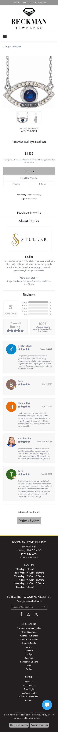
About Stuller (29, 220)
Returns (42, 184)
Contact (29, 700)
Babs (20, 381)
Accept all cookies (39, 725)
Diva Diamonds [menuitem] (29, 632)
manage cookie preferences (27, 718)
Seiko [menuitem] (29, 665)
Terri (20, 470)
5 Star (24, 302)
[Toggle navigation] (5, 36)
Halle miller (24, 403)
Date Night (29, 689)
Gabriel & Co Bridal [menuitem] (29, 635)
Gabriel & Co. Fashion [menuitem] (29, 639)
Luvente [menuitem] (29, 650)
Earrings (27, 281)
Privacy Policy (40, 715)
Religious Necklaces (13, 47)
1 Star (24, 314)
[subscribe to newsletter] (43, 606)
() (50, 302)
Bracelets (36, 281)
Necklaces (46, 281)
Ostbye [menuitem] (29, 654)
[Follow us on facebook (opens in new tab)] (21, 614)
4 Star (24, 305)
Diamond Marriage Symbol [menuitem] (29, 628)
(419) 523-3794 (29, 131)
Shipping (16, 184)
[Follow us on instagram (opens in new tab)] (28, 614)
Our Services (29, 685)
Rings (9, 281)
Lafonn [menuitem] (29, 646)
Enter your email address (29, 601)
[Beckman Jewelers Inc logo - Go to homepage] (29, 19)
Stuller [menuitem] (29, 669)
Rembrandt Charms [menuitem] (29, 661)
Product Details (29, 212)
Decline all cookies (19, 725)
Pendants (17, 281)
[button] (15, 2)
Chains (31, 284)
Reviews (29, 294)
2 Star (24, 311)
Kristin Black (25, 345)
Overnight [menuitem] (29, 658)
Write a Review (29, 520)
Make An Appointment (29, 696)
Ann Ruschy (24, 438)
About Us (29, 681)
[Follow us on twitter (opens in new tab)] (36, 614)
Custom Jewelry (29, 692)
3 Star (24, 308)
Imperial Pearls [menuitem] (29, 643)
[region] (29, 82)
